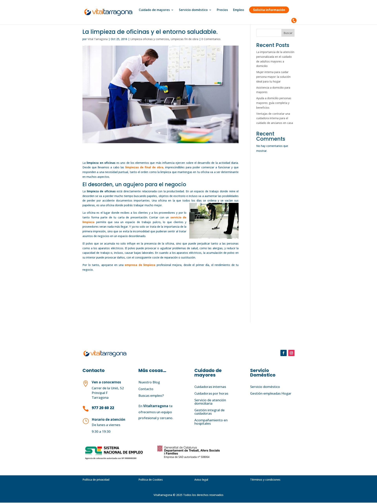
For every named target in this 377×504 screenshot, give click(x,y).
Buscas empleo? (151, 395)
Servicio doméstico (193, 10)
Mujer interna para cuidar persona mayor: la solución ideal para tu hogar (273, 76)
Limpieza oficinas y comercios (149, 39)
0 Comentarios (211, 39)
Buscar (288, 33)
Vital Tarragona (98, 39)
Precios (222, 10)
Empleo (238, 10)
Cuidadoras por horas (211, 393)
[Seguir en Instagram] (291, 353)
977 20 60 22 (103, 407)
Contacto (145, 389)
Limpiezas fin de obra (184, 39)
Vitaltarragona (155, 406)
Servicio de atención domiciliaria (210, 402)
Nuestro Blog (149, 382)
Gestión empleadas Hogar (270, 393)
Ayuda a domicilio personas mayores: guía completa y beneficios (273, 102)
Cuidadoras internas (210, 386)
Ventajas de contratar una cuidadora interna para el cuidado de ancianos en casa (274, 118)
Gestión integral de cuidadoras (209, 412)
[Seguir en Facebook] (283, 353)
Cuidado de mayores (154, 10)
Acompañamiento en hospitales (211, 422)
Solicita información (269, 9)
